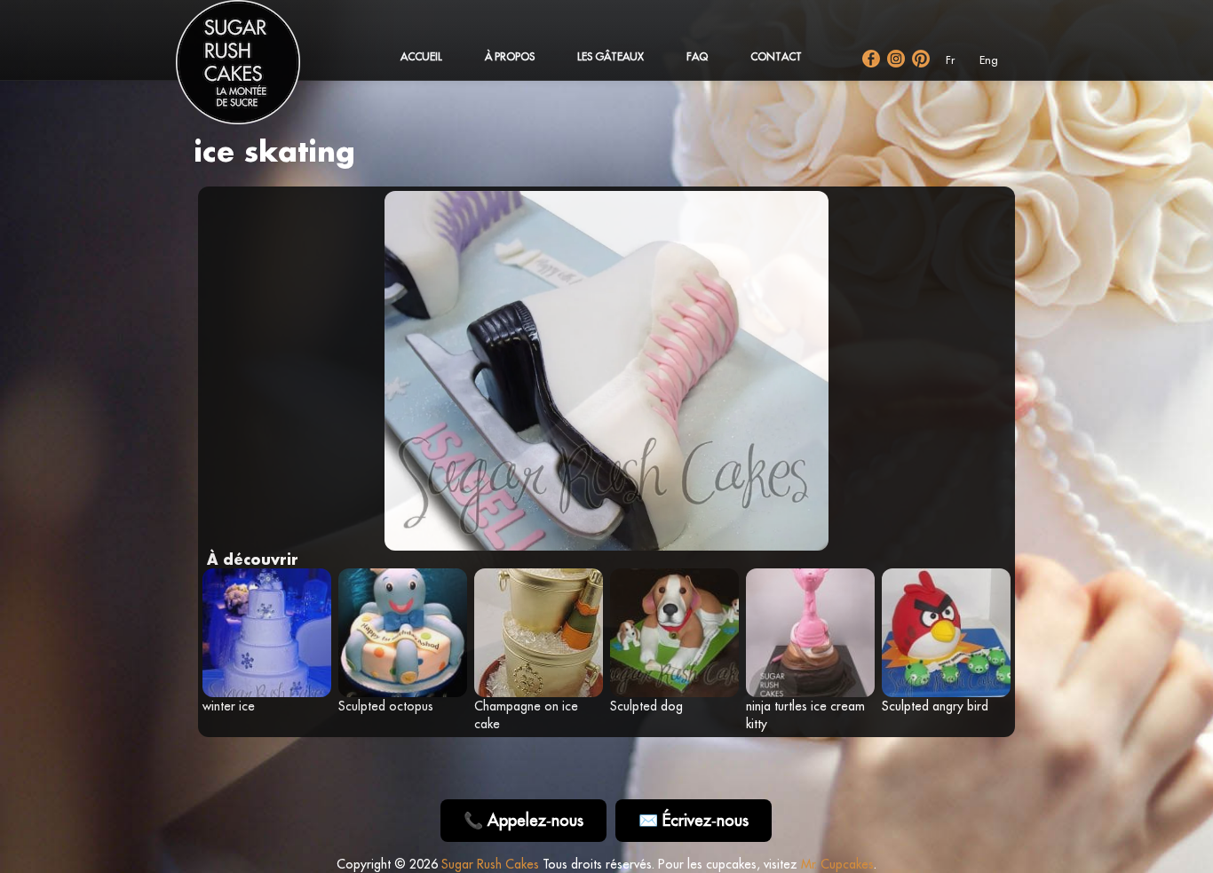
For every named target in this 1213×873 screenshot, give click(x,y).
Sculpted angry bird (935, 706)
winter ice (228, 706)
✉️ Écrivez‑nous (693, 820)
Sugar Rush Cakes (490, 864)
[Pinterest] (921, 58)
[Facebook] (871, 58)
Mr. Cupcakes (837, 864)
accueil (421, 56)
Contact (776, 56)
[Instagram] (896, 58)
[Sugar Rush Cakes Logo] (256, 71)
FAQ (697, 56)
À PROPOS (510, 56)
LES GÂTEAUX (610, 56)
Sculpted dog (646, 706)
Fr (950, 60)
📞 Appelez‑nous (523, 820)
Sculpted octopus (385, 706)
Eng (988, 60)
